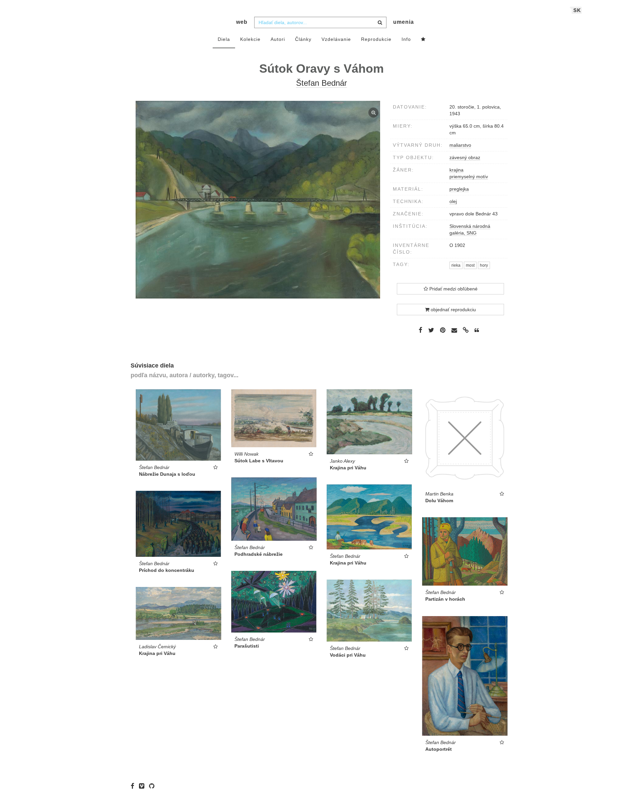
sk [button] (577, 10)
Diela (224, 39)
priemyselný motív (468, 176)
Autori (278, 39)
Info (406, 39)
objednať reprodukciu (452, 309)
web (241, 22)
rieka (455, 265)
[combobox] (320, 22)
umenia (403, 22)
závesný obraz (464, 157)
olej (453, 201)
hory (484, 265)
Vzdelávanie (336, 39)
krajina (456, 170)
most (470, 265)
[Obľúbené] (423, 39)
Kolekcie (250, 39)
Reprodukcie (376, 39)
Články (303, 39)
